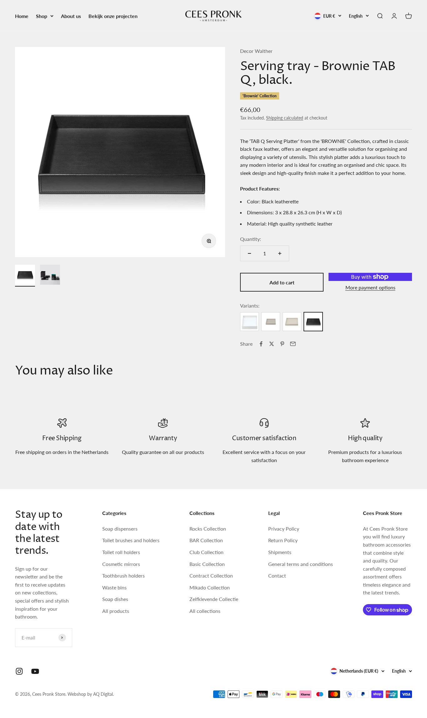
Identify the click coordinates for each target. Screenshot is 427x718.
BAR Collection (206, 540)
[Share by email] (293, 344)
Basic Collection (207, 564)
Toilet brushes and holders (130, 540)
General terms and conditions (300, 564)
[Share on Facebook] (261, 344)
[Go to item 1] (25, 276)
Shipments (279, 552)
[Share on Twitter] (271, 344)
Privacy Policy (283, 529)
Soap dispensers (120, 529)
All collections (204, 611)
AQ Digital (103, 694)
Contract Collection (211, 575)
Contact (277, 575)
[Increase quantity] (280, 253)
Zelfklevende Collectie (213, 599)
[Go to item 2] (50, 276)
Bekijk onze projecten (113, 16)
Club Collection (206, 552)
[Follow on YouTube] (35, 671)
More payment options (370, 287)
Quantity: (250, 239)
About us (71, 16)
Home (21, 16)
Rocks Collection (207, 529)
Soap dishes (115, 599)
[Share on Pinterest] (282, 344)
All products (115, 611)
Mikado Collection (209, 587)
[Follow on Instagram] (19, 671)
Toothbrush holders (123, 575)
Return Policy (283, 540)
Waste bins (114, 587)
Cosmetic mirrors (121, 564)
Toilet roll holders (121, 552)
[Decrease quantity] (249, 253)
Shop (41, 16)
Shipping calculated (284, 117)
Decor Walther (256, 51)
